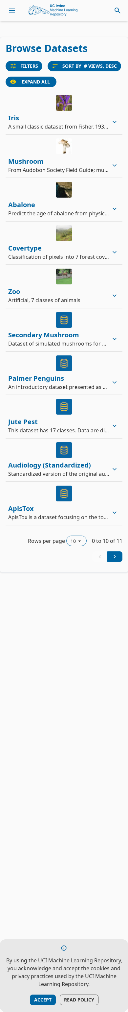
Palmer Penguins (36, 378)
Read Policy (79, 1000)
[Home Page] (53, 10)
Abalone (21, 204)
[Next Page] (114, 556)
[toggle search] (117, 10)
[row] (64, 112)
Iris (13, 117)
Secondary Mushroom (43, 334)
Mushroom (26, 161)
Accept (43, 1000)
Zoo (14, 291)
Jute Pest (23, 421)
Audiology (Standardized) (49, 465)
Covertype (25, 248)
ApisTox (21, 508)
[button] (64, 112)
